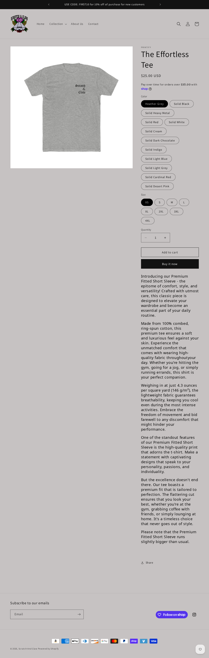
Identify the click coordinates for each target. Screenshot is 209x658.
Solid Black (181, 104)
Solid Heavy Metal (157, 113)
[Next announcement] (160, 4)
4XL (147, 220)
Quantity (146, 229)
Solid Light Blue (156, 159)
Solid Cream (153, 131)
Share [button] (149, 562)
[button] (58, 24)
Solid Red (152, 122)
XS (147, 202)
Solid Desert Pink (157, 186)
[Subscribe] (78, 614)
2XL (161, 211)
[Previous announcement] (48, 4)
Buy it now (170, 264)
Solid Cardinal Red (158, 177)
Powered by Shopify (48, 648)
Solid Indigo (153, 149)
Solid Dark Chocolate (160, 140)
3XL (176, 211)
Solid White (177, 122)
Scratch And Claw (28, 648)
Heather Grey (154, 104)
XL (147, 211)
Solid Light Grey (156, 168)
